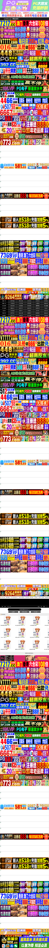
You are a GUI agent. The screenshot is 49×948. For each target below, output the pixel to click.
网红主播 (21, 300)
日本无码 (29, 300)
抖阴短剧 (46, 315)
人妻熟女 (38, 303)
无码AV (4, 310)
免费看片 (4, 315)
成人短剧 (29, 315)
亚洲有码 (38, 300)
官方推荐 (4, 308)
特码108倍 (24, 611)
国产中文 (12, 315)
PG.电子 (36, 611)
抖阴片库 (4, 313)
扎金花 (46, 308)
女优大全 (46, 310)
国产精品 (12, 300)
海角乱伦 (46, 313)
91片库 (37, 310)
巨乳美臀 (29, 303)
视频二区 (4, 303)
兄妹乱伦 (21, 315)
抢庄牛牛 (21, 308)
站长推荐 (4, 305)
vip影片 (13, 611)
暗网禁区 (38, 313)
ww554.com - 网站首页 (11, 19)
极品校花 (38, 315)
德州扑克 (29, 308)
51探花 (29, 310)
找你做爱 (29, 305)
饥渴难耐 (21, 305)
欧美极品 (46, 300)
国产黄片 (12, 313)
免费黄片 (29, 313)
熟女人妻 (21, 313)
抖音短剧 (12, 310)
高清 (38, 606)
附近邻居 (12, 305)
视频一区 (4, 300)
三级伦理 (12, 303)
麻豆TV (20, 310)
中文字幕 (21, 303)
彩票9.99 (38, 308)
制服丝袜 (46, 303)
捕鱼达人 (12, 308)
